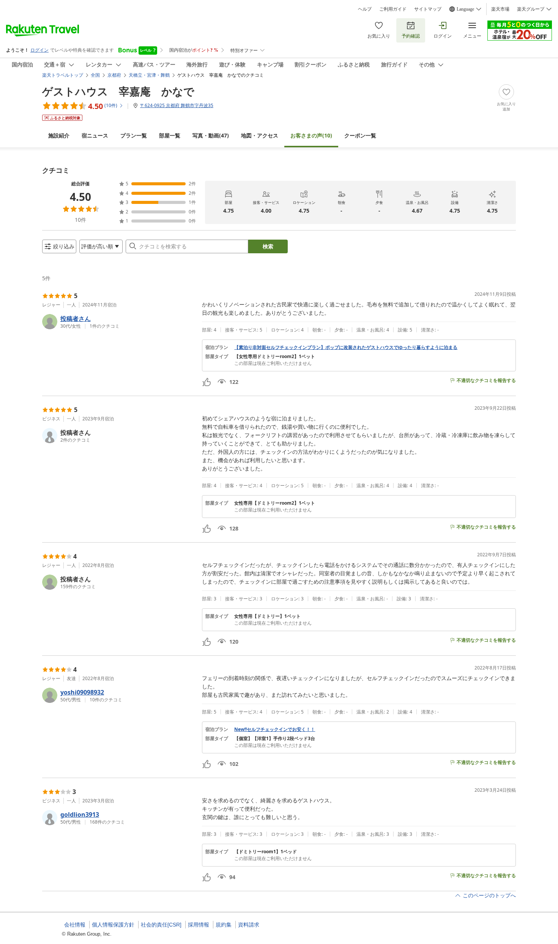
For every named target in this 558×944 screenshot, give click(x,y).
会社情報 (74, 925)
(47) (210, 135)
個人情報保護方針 (113, 925)
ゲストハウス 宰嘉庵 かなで (118, 91)
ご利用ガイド (393, 9)
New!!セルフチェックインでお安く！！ (274, 729)
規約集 (224, 925)
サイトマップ (427, 9)
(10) (311, 135)
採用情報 (198, 925)
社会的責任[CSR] (161, 925)
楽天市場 (500, 9)
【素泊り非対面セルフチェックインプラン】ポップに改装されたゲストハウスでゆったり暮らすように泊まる (345, 347)
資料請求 (248, 925)
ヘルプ (365, 9)
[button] (119, 321)
